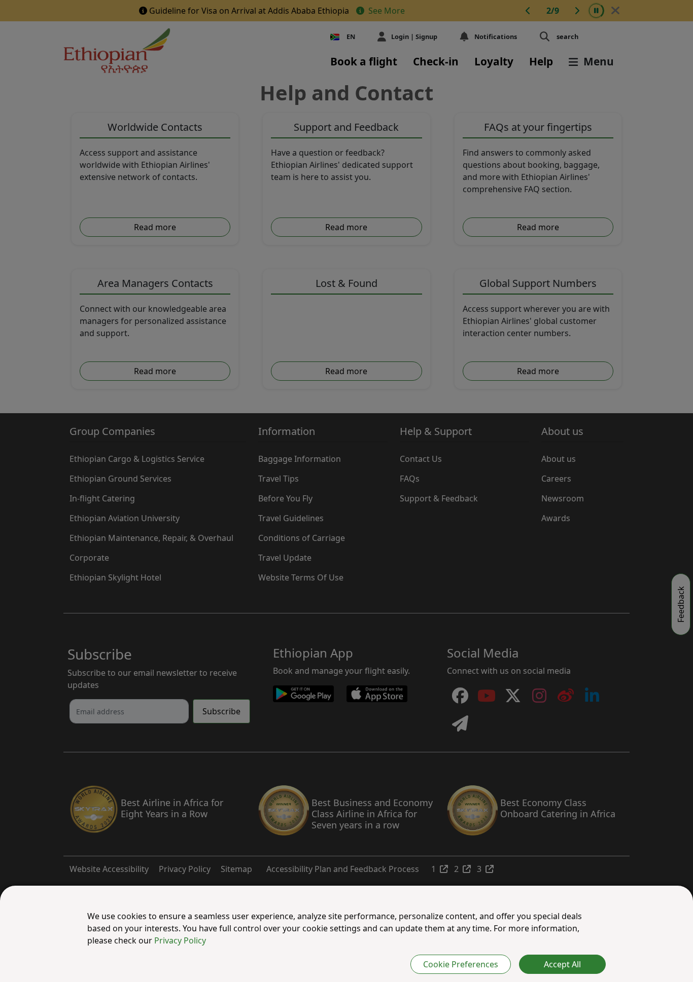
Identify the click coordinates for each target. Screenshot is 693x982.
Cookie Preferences (460, 964)
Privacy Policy (180, 940)
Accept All (562, 964)
